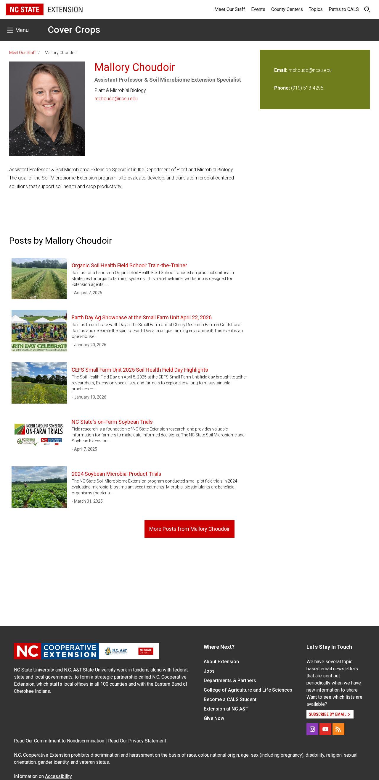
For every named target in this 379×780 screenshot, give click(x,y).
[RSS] (338, 729)
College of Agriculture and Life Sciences (248, 690)
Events (258, 9)
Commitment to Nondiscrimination (69, 741)
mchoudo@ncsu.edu (116, 98)
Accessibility (58, 776)
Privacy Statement (147, 741)
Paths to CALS (344, 9)
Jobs (209, 671)
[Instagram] (312, 729)
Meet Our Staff (229, 9)
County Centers (287, 9)
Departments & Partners (230, 680)
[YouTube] (325, 729)
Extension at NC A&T (226, 709)
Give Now (214, 718)
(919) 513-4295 (307, 88)
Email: (281, 70)
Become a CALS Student (230, 699)
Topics (316, 9)
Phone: (282, 88)
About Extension (221, 661)
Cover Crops (74, 29)
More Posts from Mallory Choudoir (189, 529)
